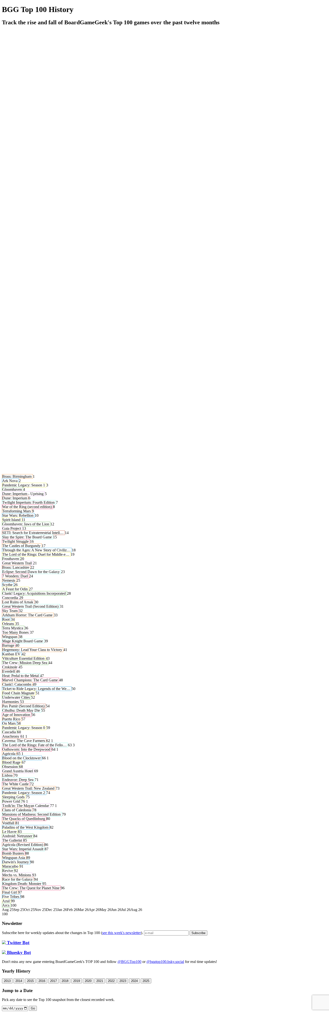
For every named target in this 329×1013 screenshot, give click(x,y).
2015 (30, 981)
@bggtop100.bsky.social (165, 962)
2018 (65, 981)
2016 (42, 981)
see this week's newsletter (121, 933)
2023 (122, 981)
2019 (76, 981)
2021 (99, 981)
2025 (146, 981)
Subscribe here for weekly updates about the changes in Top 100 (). (73, 933)
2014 (18, 981)
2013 (7, 981)
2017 (53, 981)
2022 (111, 981)
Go (33, 1008)
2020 (88, 981)
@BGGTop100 (129, 962)
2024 (134, 981)
